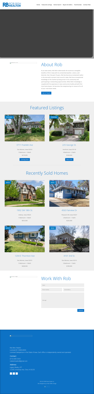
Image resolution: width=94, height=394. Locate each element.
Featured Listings (47, 5)
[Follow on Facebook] (11, 373)
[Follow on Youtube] (17, 373)
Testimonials (78, 5)
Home (38, 5)
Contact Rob (86, 5)
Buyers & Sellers (67, 5)
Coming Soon (25, 159)
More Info (69, 159)
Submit (81, 310)
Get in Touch (46, 93)
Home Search (57, 5)
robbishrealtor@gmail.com (18, 361)
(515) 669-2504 (15, 359)
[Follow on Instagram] (14, 373)
